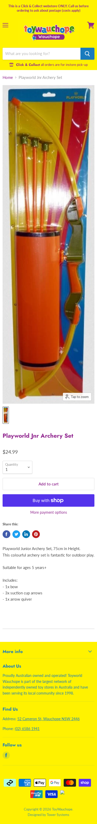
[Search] (87, 54)
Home (8, 77)
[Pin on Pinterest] (36, 534)
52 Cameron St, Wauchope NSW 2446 (48, 719)
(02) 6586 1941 (27, 728)
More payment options (48, 512)
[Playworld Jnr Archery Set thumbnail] (6, 415)
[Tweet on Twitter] (16, 534)
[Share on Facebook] (6, 534)
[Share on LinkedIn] (26, 534)
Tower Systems (58, 815)
